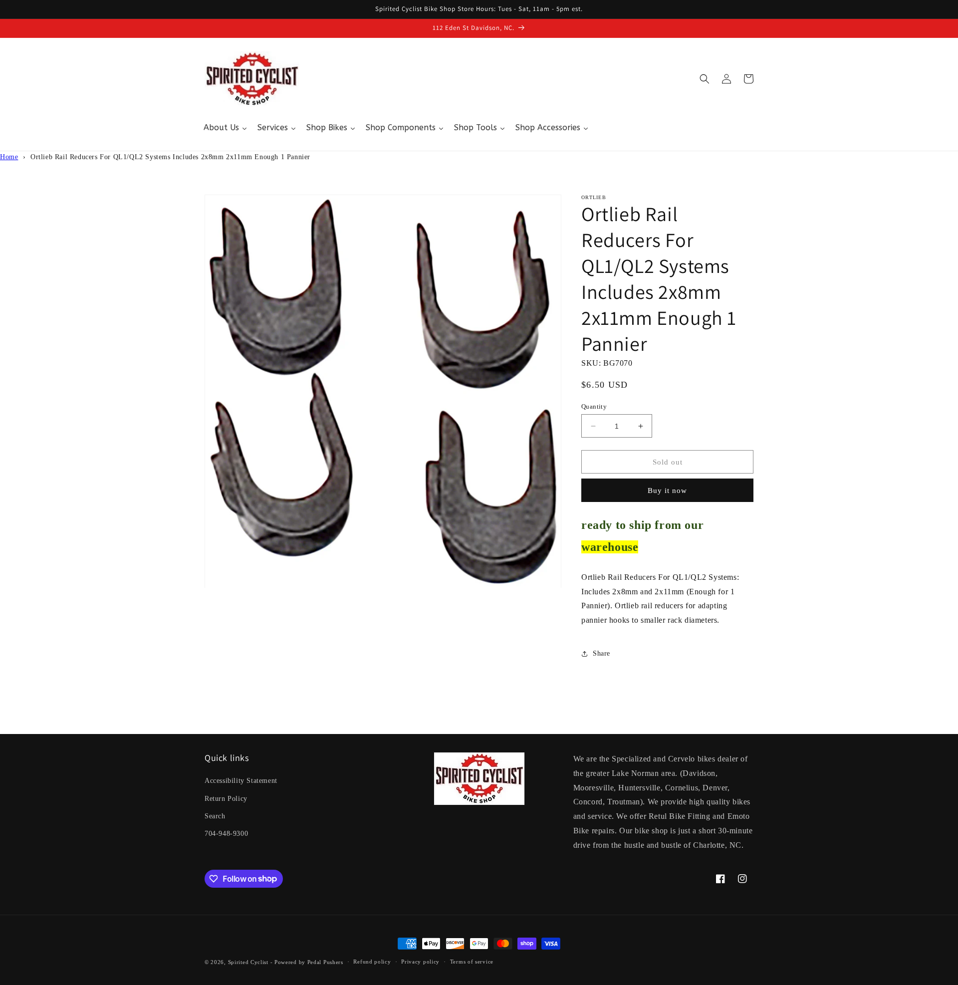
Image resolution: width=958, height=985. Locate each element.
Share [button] (601, 653)
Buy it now (667, 490)
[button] (705, 79)
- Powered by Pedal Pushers (306, 962)
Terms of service (471, 962)
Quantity (594, 406)
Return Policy (226, 798)
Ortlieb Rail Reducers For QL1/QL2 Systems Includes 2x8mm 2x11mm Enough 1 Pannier (170, 157)
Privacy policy (420, 962)
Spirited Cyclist (248, 962)
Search (215, 816)
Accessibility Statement (241, 780)
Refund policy (372, 962)
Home (9, 157)
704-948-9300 (226, 833)
